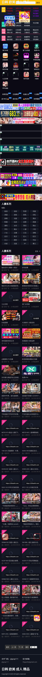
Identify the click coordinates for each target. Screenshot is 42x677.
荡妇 (24, 225)
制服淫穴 (9, 30)
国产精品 (9, 23)
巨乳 (34, 215)
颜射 (15, 240)
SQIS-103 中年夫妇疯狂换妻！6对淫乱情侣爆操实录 (19, 487)
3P (25, 243)
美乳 (24, 215)
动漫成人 (36, 32)
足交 (5, 236)
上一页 (14, 647)
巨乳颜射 (36, 39)
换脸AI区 (18, 32)
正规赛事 (16, 94)
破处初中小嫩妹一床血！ (10, 267)
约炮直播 (5, 322)
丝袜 (24, 218)
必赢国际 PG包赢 (7, 359)
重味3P (9, 37)
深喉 (34, 233)
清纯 (15, 215)
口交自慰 (18, 30)
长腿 (15, 218)
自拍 (15, 211)
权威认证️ (26, 94)
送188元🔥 (5, 99)
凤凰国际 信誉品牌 (28, 341)
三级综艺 (27, 32)
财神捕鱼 (37, 99)
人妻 (24, 229)
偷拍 (5, 211)
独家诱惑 (9, 39)
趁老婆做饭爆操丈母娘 (29, 359)
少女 (5, 233)
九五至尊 (5, 304)
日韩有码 (18, 23)
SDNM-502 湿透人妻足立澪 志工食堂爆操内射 (17, 542)
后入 (24, 236)
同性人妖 (9, 32)
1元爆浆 (36, 94)
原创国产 (9, 25)
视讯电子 (16, 99)
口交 (24, 233)
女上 (5, 240)
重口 (34, 243)
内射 (5, 243)
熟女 (34, 225)
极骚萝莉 (27, 37)
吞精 (24, 240)
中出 (34, 240)
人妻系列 (18, 37)
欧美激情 (27, 25)
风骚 (34, 211)
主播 (15, 233)
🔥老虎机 (26, 99)
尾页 (27, 647)
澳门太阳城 (26, 304)
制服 (5, 222)
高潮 (34, 222)
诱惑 (5, 215)
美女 (15, 229)
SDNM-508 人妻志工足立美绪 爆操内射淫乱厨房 (18, 579)
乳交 (15, 236)
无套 (15, 243)
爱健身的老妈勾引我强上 (30, 286)
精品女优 (36, 30)
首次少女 (18, 39)
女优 (15, 225)
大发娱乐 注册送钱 (28, 322)
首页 (7, 647)
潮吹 (5, 225)
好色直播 (25, 267)
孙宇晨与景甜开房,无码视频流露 (12, 377)
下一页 (21, 647)
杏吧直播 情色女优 (8, 341)
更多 (36, 251)
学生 (5, 229)
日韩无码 (18, 25)
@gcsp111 (5, 662)
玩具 (15, 222)
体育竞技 (5, 94)
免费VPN (25, 377)
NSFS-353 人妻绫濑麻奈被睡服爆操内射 (15, 634)
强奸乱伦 (27, 30)
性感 (24, 211)
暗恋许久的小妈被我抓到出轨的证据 (14, 286)
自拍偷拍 (27, 23)
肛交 (34, 236)
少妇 (34, 229)
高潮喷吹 (27, 39)
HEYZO (36, 37)
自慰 (24, 222)
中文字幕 (36, 23)
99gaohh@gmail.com (30, 662)
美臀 (5, 218)
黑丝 (34, 218)
